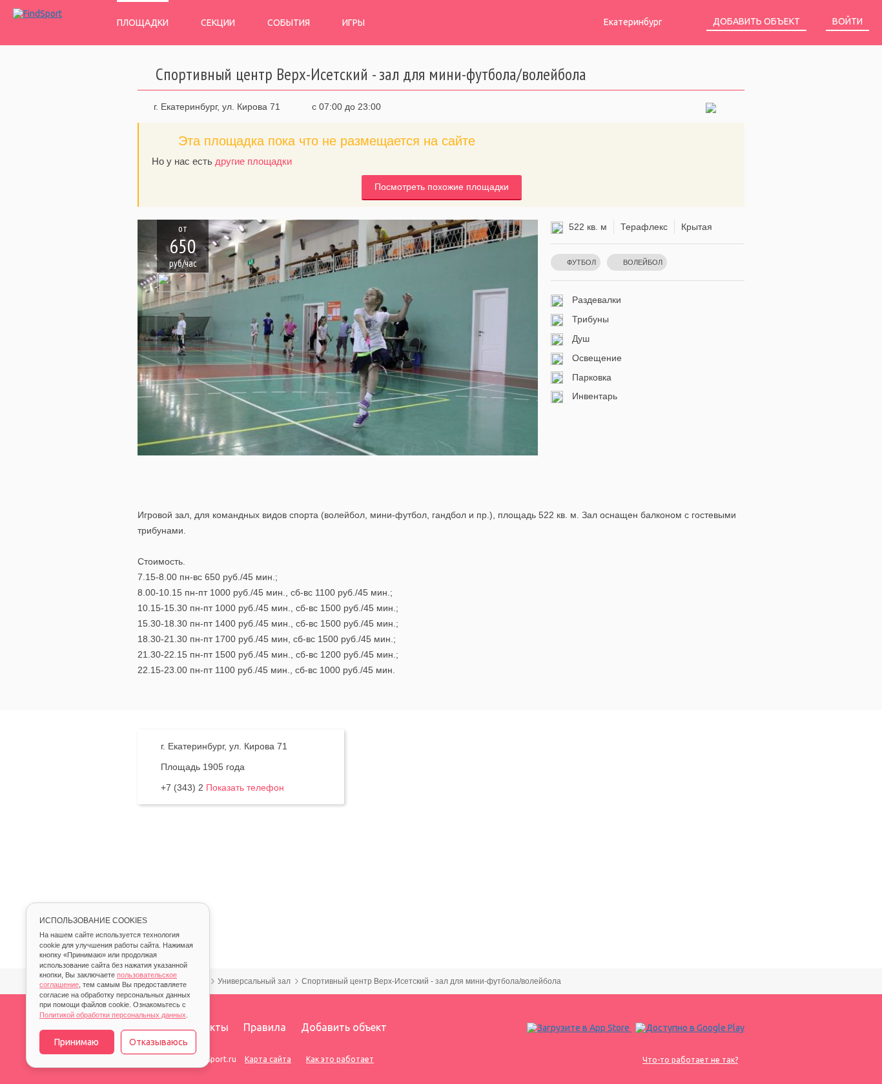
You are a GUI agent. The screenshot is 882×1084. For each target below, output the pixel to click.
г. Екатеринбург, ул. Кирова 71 (217, 106)
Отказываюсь (158, 1042)
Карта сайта (268, 1059)
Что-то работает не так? (690, 1060)
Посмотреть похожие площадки (441, 187)
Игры (353, 22)
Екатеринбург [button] (634, 22)
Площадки (143, 22)
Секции (218, 22)
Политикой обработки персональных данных (112, 1015)
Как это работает (340, 1059)
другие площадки (253, 161)
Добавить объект (756, 21)
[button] (711, 106)
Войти (847, 21)
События (288, 22)
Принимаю (76, 1042)
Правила (264, 1027)
